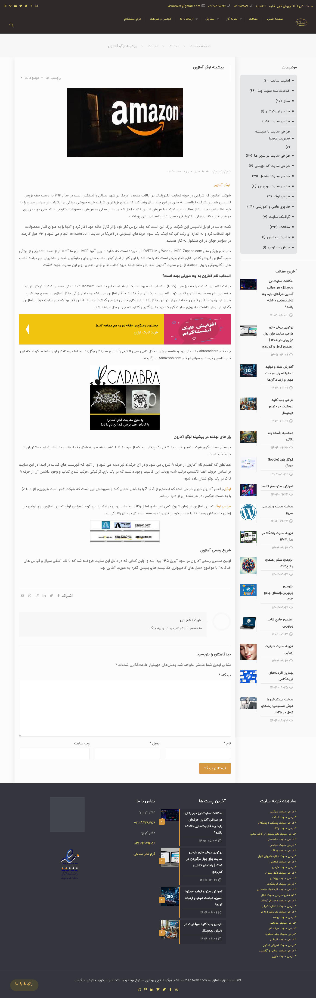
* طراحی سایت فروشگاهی (281, 884)
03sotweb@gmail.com (183, 6)
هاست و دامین (278, 237)
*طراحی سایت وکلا (285, 828)
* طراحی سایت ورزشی (283, 878)
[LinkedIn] (16, 6)
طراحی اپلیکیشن (278, 111)
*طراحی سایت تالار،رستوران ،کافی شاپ (273, 834)
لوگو (228, 489)
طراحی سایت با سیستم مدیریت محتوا (272, 135)
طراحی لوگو (223, 506)
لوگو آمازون (222, 185)
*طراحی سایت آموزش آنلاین (279, 945)
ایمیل (155, 743)
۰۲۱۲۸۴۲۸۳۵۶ (144, 822)
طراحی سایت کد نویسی (272, 166)
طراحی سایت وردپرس (274, 186)
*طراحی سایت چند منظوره (280, 934)
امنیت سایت (280, 80)
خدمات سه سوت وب (273, 90)
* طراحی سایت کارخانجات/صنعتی (276, 889)
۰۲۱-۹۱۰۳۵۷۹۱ (240, 6)
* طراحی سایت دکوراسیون (280, 873)
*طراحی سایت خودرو (284, 867)
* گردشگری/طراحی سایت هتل (278, 895)
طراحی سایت (280, 121)
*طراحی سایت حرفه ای (282, 928)
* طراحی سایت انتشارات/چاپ (278, 906)
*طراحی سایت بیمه (284, 917)
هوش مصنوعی (279, 247)
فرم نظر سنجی (144, 854)
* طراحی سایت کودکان (283, 845)
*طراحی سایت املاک (284, 817)
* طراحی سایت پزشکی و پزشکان (277, 823)
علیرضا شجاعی (191, 620)
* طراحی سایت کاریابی (283, 939)
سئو (287, 101)
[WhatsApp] (37, 6)
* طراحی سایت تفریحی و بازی (278, 912)
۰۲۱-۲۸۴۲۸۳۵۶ (217, 6)
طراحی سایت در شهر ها (272, 155)
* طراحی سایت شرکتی (283, 812)
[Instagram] (5, 6)
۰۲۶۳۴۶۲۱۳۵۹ (144, 843)
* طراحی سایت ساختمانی (281, 839)
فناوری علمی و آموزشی (273, 206)
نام (227, 743)
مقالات (174, 46)
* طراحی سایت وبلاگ (283, 851)
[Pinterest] (10, 6)
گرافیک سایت (279, 217)
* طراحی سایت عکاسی (283, 862)
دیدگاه (225, 675)
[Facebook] (32, 6)
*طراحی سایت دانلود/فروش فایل (277, 856)
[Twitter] (26, 6)
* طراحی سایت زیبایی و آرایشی (277, 951)
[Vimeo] (21, 6)
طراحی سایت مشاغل (275, 176)
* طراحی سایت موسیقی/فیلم (278, 901)
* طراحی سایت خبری (284, 956)
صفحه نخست (200, 46)
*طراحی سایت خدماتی (283, 923)
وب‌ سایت (82, 743)
